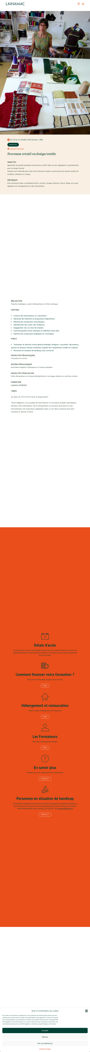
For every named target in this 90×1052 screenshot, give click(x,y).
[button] (86, 1011)
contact (45, 779)
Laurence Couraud (16, 149)
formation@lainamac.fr (65, 809)
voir (45, 686)
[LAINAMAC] (15, 3)
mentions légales (45, 1049)
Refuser (45, 1037)
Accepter (45, 1030)
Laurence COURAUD (19, 385)
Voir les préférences (45, 1043)
